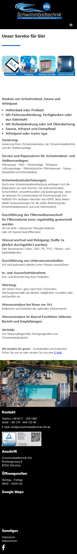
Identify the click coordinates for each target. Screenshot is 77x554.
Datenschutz (9, 541)
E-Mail (58, 352)
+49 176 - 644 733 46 (23, 422)
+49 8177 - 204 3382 (24, 418)
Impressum (8, 537)
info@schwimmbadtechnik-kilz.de (30, 427)
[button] (71, 25)
